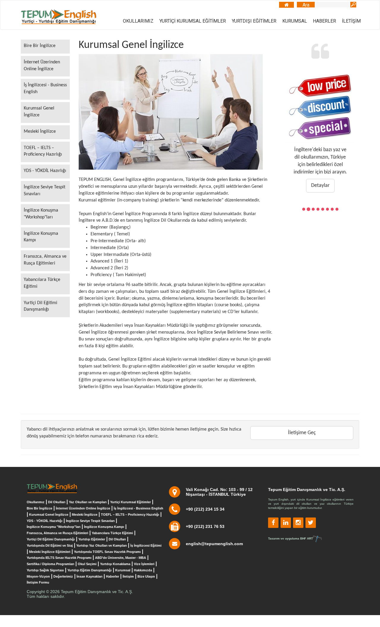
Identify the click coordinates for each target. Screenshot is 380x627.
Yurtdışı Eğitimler (91, 539)
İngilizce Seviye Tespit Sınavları (44, 190)
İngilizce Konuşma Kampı (41, 237)
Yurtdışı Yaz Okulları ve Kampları (101, 545)
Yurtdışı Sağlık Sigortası (45, 570)
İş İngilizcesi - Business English (45, 88)
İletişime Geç (302, 433)
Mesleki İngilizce (40, 131)
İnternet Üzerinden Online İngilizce (42, 65)
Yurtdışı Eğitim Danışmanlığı (89, 570)
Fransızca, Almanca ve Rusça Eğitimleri (45, 260)
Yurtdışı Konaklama (115, 564)
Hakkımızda (143, 570)
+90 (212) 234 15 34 (205, 509)
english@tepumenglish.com (214, 543)
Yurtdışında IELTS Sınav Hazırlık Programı (59, 557)
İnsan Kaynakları (89, 576)
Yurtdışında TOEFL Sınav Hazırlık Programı (107, 551)
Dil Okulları (56, 502)
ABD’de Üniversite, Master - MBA (120, 557)
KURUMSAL (294, 21)
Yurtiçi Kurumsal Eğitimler (130, 502)
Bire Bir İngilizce (40, 45)
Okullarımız (36, 502)
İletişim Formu (38, 582)
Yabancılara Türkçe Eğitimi (42, 283)
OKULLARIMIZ (138, 21)
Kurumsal (122, 570)
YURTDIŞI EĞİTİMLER (254, 21)
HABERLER (324, 21)
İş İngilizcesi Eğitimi (146, 545)
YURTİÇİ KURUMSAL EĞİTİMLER (192, 21)
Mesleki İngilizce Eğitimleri (49, 551)
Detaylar (320, 185)
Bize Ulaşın (146, 576)
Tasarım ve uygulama (290, 538)
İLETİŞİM (351, 21)
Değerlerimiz (63, 576)
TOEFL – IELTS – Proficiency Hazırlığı (43, 151)
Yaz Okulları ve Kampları (88, 502)
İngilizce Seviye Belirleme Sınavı (228, 332)
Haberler (112, 576)
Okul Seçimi (87, 564)
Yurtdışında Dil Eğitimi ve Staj (50, 545)
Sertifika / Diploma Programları (50, 564)
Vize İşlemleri (144, 564)
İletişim (128, 576)
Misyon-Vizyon (38, 576)
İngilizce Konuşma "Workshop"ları (41, 214)
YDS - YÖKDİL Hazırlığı (45, 170)
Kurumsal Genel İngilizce (39, 112)
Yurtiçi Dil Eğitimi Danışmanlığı (40, 306)
